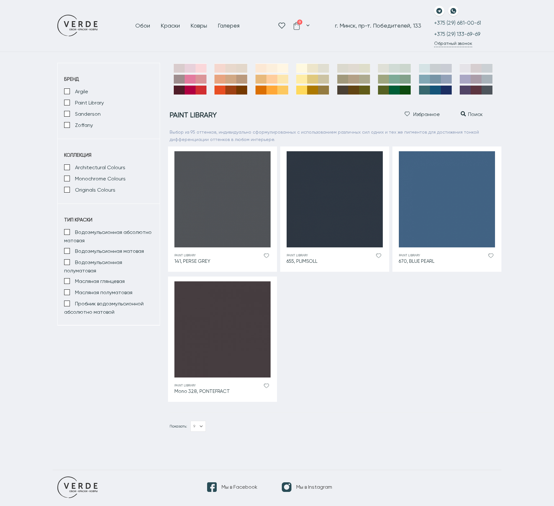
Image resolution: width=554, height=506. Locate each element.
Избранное (426, 114)
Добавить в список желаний (267, 256)
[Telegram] (439, 11)
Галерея (228, 25)
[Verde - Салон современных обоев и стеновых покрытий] (77, 26)
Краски (170, 25)
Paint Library (185, 255)
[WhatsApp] (453, 11)
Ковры (198, 25)
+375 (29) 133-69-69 (457, 34)
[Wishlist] (282, 26)
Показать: (178, 426)
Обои (142, 25)
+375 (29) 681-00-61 (457, 23)
